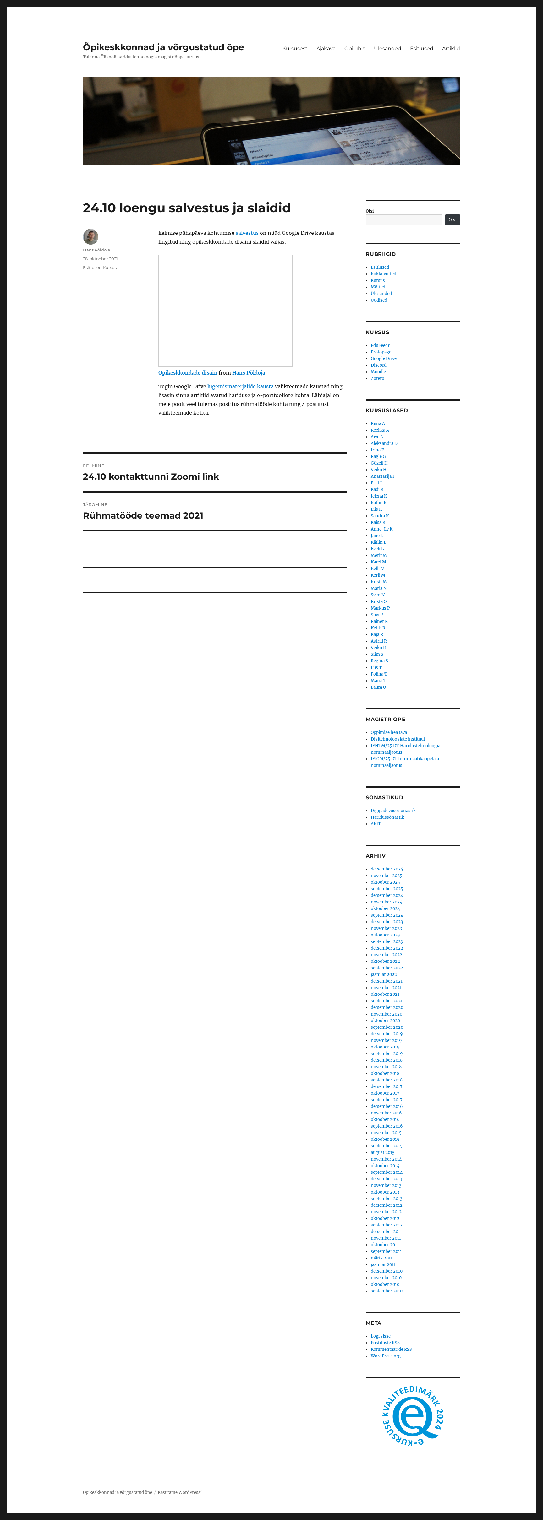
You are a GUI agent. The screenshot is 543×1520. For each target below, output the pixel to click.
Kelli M (378, 568)
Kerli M (378, 575)
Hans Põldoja (248, 372)
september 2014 (387, 1172)
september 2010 (387, 1291)
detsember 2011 (386, 1231)
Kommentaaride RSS (391, 1349)
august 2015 (383, 1152)
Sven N (378, 595)
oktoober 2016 (385, 1119)
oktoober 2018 (385, 1073)
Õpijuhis (354, 48)
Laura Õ (378, 687)
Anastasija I (382, 476)
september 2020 (387, 1027)
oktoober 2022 (385, 961)
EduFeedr (380, 345)
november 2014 (386, 1159)
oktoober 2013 (385, 1192)
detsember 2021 (387, 981)
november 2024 (386, 902)
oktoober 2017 (385, 1093)
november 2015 (386, 1132)
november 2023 (386, 928)
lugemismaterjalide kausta (240, 386)
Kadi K (377, 489)
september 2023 (387, 941)
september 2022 (387, 968)
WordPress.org (386, 1356)
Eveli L (377, 549)
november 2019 (386, 1040)
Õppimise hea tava (389, 732)
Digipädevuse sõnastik (393, 810)
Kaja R (377, 634)
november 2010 (386, 1277)
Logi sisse (381, 1336)
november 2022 (386, 954)
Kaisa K (378, 522)
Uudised (379, 300)
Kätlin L (378, 542)
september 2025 (387, 889)
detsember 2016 (387, 1106)
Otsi (370, 211)
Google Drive (384, 358)
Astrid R (379, 641)
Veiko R (378, 647)
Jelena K (379, 496)
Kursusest (295, 48)
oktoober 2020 (385, 1020)
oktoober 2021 (385, 994)
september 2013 (386, 1198)
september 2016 (387, 1126)
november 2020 (386, 1014)
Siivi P (377, 614)
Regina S (379, 661)
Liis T (376, 667)
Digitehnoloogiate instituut (398, 739)
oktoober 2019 (385, 1047)
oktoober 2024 (385, 908)
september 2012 (387, 1225)
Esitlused (421, 48)
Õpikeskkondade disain (187, 372)
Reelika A (380, 430)
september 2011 (386, 1251)
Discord (379, 365)
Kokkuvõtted (383, 274)
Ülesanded (387, 48)
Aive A (377, 436)
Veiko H (379, 469)
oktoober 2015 (385, 1139)
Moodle (378, 372)
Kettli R (378, 628)
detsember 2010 (387, 1271)
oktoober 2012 (385, 1218)
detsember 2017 (387, 1086)
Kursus (110, 267)
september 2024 (387, 915)
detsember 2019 (387, 1034)
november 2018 (386, 1067)
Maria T (378, 680)
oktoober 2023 (385, 935)
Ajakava (326, 48)
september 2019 (387, 1053)
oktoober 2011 (385, 1245)
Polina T (379, 674)
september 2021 (387, 1001)
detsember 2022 (387, 948)
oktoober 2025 (385, 882)
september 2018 (387, 1080)
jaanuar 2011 (383, 1264)
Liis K (376, 509)
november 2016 (386, 1113)
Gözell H (379, 463)
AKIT (376, 824)
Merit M (379, 555)
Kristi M (379, 582)
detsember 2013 (386, 1179)
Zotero (377, 378)
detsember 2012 (387, 1205)
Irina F (377, 450)
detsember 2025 (387, 869)
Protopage (381, 352)
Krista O (379, 601)
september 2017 (387, 1099)
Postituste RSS (385, 1342)
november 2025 (386, 875)
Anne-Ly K (381, 529)
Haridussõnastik (387, 817)
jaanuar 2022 (384, 974)
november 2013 (386, 1185)
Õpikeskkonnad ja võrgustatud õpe (163, 47)
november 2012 (386, 1212)
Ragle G (378, 456)
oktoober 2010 (385, 1284)
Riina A (378, 423)
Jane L (377, 535)
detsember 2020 (387, 1007)
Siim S (377, 654)
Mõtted (378, 287)
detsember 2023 (387, 921)
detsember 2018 (387, 1060)
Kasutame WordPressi (180, 1492)
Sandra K (380, 516)
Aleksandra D (384, 443)
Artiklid (451, 48)
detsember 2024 (387, 895)
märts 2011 (381, 1258)
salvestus (247, 233)
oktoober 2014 (385, 1165)
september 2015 (387, 1146)
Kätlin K (379, 502)
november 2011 (386, 1238)
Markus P (380, 608)
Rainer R (379, 621)
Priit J (376, 483)
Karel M (378, 562)
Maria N (379, 588)
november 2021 (386, 987)
